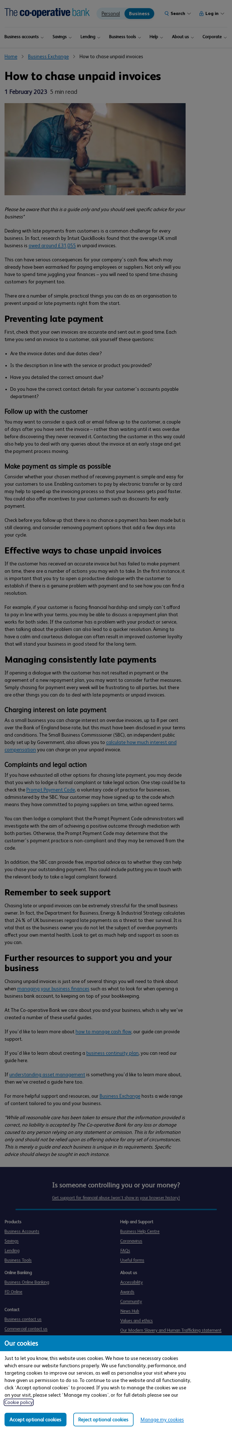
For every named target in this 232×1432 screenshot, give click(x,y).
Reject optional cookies (103, 1419)
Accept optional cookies (35, 1419)
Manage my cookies (162, 1419)
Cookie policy (19, 1402)
